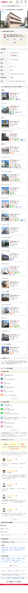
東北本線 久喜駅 (14, 81)
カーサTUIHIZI (4, 561)
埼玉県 (3, 545)
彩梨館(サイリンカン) (11, 558)
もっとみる (14, 398)
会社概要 (22, 577)
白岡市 (14, 39)
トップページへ (14, 565)
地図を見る (15, 55)
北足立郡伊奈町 (21, 547)
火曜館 (23, 558)
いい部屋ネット (4, 570)
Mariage (18, 560)
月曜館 (2, 558)
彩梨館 (18, 558)
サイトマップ (3, 577)
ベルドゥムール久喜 (5, 560)
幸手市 (11, 549)
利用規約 (9, 577)
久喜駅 (14, 42)
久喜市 (7, 39)
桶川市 (23, 549)
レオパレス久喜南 (14, 561)
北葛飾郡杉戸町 (17, 549)
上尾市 (3, 552)
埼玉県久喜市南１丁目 (14, 52)
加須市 (21, 39)
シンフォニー (22, 561)
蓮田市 (15, 547)
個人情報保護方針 (15, 577)
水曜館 (13, 560)
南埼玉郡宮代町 (5, 549)
